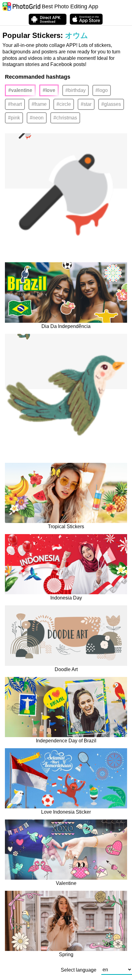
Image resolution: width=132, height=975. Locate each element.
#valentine (20, 90)
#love (49, 90)
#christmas (65, 117)
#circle (63, 104)
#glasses (111, 104)
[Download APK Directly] (48, 19)
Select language (78, 970)
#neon (37, 117)
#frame (39, 104)
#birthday (75, 90)
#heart (15, 104)
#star (86, 104)
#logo (101, 90)
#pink (14, 117)
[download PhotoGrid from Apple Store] (86, 19)
